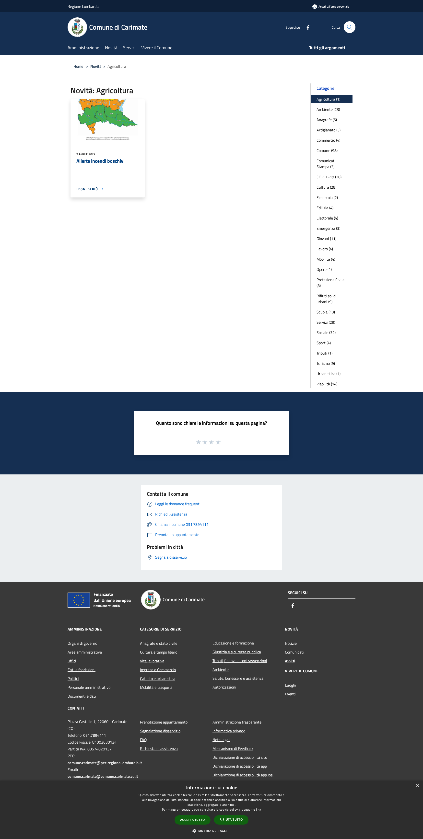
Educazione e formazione (233, 643)
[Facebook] (306, 27)
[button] (211, 830)
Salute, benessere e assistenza (237, 678)
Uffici (72, 661)
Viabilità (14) (327, 384)
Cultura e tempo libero (158, 652)
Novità (95, 66)
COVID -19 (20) (329, 177)
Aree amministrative (85, 652)
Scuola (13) (326, 312)
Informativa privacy (228, 731)
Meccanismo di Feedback (232, 748)
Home (78, 66)
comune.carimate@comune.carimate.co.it (103, 776)
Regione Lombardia (83, 6)
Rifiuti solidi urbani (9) (326, 299)
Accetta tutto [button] (192, 820)
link (258, 809)
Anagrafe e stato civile (158, 643)
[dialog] (211, 810)
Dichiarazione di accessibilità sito (239, 757)
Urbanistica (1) (329, 374)
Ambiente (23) (328, 109)
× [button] (417, 786)
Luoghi (290, 685)
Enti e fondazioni (81, 670)
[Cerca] (349, 27)
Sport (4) (324, 343)
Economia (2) (327, 197)
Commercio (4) (328, 140)
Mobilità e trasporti (156, 687)
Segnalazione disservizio (160, 731)
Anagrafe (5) (327, 120)
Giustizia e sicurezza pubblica (236, 652)
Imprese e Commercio (158, 670)
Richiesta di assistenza (159, 748)
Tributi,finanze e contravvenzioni (239, 661)
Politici (73, 678)
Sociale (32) (326, 332)
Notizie (291, 643)
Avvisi (290, 661)
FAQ (143, 740)
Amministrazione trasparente (236, 722)
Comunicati (294, 652)
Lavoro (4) (325, 249)
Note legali (221, 740)
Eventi (290, 694)
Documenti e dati (82, 696)
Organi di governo (82, 643)
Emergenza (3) (328, 228)
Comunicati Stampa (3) (326, 164)
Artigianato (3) (329, 130)
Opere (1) (324, 269)
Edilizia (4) (325, 208)
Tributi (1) (324, 353)
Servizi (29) (326, 322)
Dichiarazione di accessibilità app (240, 766)
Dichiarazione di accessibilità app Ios (242, 775)
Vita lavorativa (152, 661)
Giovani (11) (326, 238)
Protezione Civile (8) (330, 282)
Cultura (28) (326, 187)
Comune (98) (327, 150)
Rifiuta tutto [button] (231, 819)
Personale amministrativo (89, 687)
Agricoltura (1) (328, 99)
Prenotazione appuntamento (164, 722)
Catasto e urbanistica (157, 678)
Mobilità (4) (326, 259)
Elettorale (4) (327, 218)
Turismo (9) (326, 363)
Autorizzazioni (224, 687)
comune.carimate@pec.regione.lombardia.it (105, 763)
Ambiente (220, 669)
